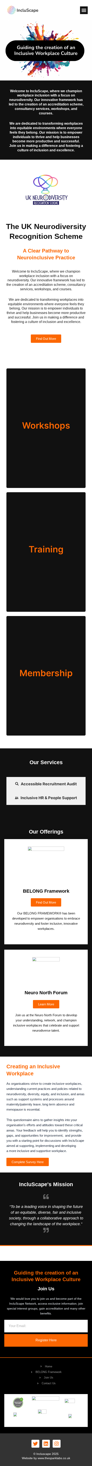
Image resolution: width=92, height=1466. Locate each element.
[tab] (46, 784)
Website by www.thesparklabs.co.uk (46, 1458)
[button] (84, 10)
